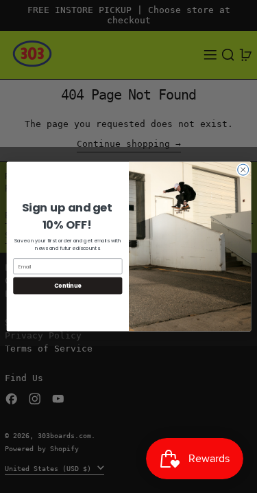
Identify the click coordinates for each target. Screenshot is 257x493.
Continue (67, 285)
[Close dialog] (242, 169)
